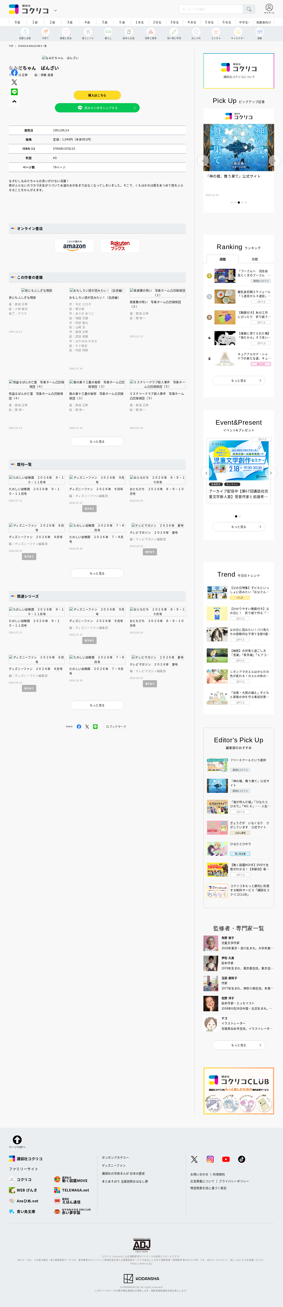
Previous (203, 160)
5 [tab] (246, 202)
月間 (255, 259)
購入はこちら (97, 95)
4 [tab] (242, 202)
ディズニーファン (114, 1165)
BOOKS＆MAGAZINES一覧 (32, 45)
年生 (140, 22)
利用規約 (219, 1174)
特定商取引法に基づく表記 (208, 1188)
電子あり (89, 508)
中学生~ (244, 22)
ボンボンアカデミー (115, 1157)
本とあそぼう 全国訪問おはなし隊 (125, 1181)
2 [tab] (235, 202)
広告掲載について (202, 1181)
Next (274, 160)
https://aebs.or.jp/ (141, 1263)
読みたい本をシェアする (101, 108)
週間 (223, 259)
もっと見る (238, 380)
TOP (11, 45)
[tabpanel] (238, 160)
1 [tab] (232, 202)
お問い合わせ (199, 1174)
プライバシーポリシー (234, 1181)
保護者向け (263, 22)
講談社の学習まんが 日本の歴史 (123, 1173)
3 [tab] (239, 202)
